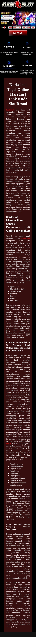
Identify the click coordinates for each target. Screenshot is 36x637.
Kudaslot (10, 110)
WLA (8, 443)
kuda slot (25, 238)
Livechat (9, 66)
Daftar (18, 33)
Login (27, 47)
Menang (27, 65)
